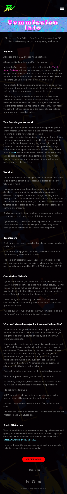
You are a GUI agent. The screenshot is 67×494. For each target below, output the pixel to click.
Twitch (13, 152)
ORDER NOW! (33, 459)
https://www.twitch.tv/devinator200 (19, 439)
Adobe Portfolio (39, 488)
